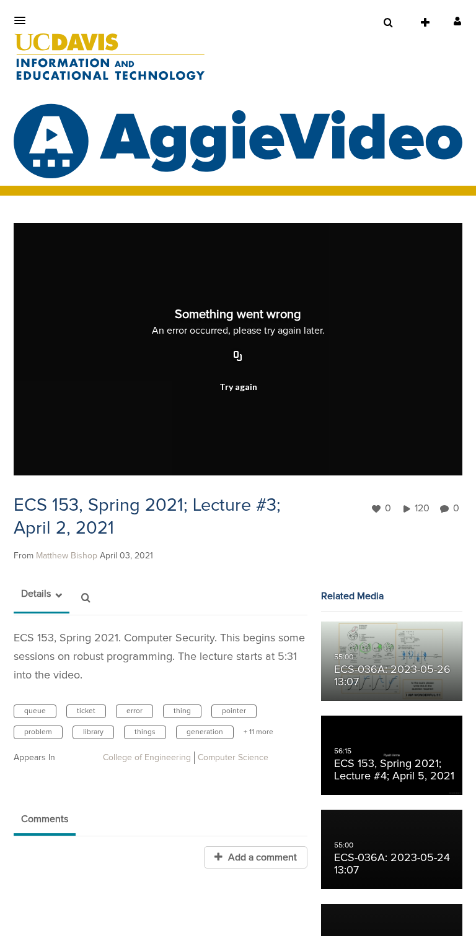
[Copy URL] (238, 357)
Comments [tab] (44, 819)
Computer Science (233, 757)
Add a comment (261, 857)
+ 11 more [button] (258, 732)
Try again (238, 386)
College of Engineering (147, 757)
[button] (23, 20)
